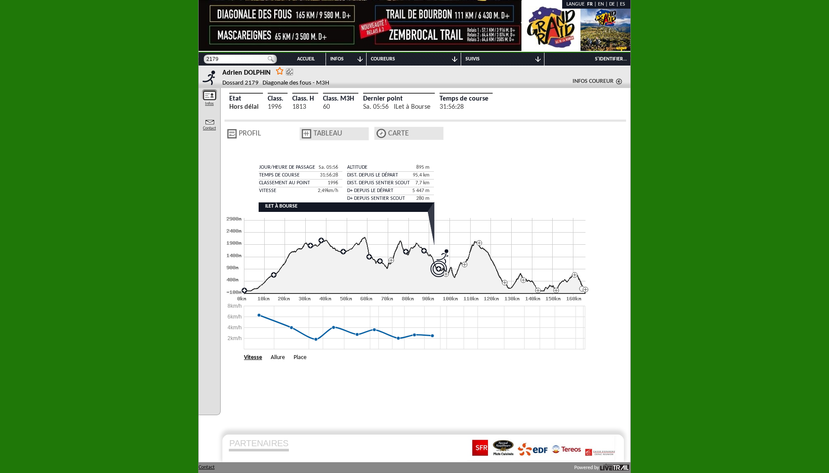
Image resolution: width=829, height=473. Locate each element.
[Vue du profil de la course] (232, 134)
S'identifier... (611, 59)
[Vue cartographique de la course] (381, 134)
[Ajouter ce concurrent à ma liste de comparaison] (289, 72)
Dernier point (383, 98)
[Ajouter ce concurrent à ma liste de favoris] (280, 70)
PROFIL (250, 133)
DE (612, 4)
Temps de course (464, 98)
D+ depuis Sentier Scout (376, 198)
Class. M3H (338, 98)
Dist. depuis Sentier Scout (378, 183)
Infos (209, 103)
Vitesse (253, 357)
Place (300, 357)
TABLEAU (327, 133)
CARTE (398, 133)
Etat (235, 98)
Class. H (303, 98)
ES (622, 4)
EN (601, 4)
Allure (278, 357)
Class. (275, 98)
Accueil (306, 59)
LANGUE (576, 4)
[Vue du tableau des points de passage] (306, 134)
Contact (209, 128)
